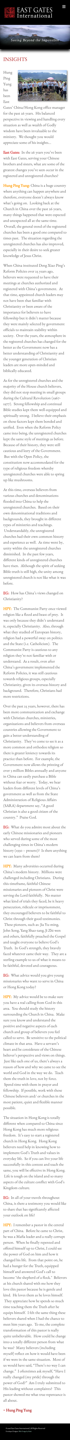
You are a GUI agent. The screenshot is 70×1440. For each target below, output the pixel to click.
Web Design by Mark (25, 1431)
